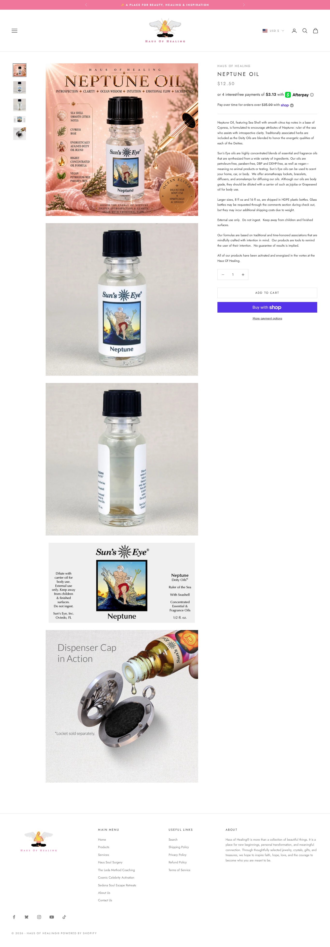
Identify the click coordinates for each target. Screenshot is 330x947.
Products (103, 847)
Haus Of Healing (234, 66)
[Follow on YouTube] (51, 917)
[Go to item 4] (19, 119)
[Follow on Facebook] (14, 917)
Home (102, 839)
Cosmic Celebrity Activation (116, 877)
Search (173, 839)
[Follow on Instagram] (39, 917)
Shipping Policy (179, 847)
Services (103, 854)
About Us (104, 892)
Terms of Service (179, 870)
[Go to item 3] (19, 105)
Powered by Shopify (79, 933)
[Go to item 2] (19, 87)
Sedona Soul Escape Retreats (117, 885)
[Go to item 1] (19, 70)
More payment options (267, 318)
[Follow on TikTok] (64, 917)
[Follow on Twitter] (26, 917)
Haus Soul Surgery (110, 862)
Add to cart (267, 293)
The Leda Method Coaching (116, 870)
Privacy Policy (178, 854)
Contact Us (105, 900)
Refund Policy (178, 862)
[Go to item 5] (19, 133)
